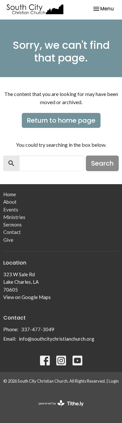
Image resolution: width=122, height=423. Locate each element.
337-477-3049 (37, 329)
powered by (57, 408)
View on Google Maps (27, 297)
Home (9, 194)
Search (102, 163)
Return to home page (61, 120)
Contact (12, 232)
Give (8, 240)
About (10, 202)
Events (10, 209)
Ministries (14, 217)
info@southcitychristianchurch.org (56, 339)
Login (114, 381)
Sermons (12, 224)
